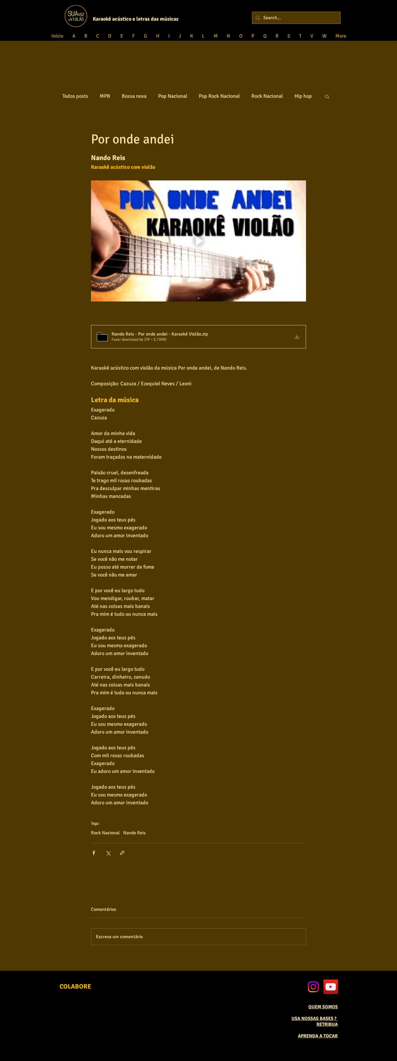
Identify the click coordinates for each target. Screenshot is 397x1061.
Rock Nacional (267, 96)
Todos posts (75, 96)
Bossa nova (134, 96)
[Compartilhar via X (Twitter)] (108, 853)
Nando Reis (134, 833)
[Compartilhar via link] (122, 853)
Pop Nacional (172, 96)
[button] (327, 96)
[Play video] (198, 240)
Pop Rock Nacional (219, 96)
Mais (299, 96)
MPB (105, 96)
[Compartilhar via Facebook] (93, 853)
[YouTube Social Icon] (330, 987)
